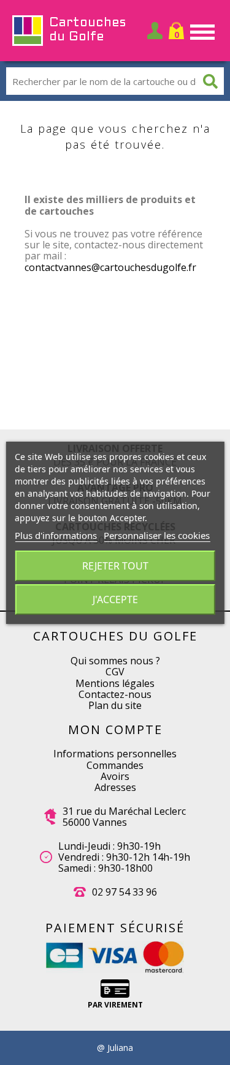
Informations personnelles (115, 753)
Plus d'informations (56, 535)
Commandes (115, 765)
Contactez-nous (115, 694)
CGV (115, 671)
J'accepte (115, 599)
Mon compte (115, 729)
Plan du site (115, 705)
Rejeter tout (115, 566)
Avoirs (115, 776)
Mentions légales (115, 683)
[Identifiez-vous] (155, 31)
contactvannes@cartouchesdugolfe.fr (110, 267)
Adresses (115, 787)
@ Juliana (115, 1048)
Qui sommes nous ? (115, 660)
